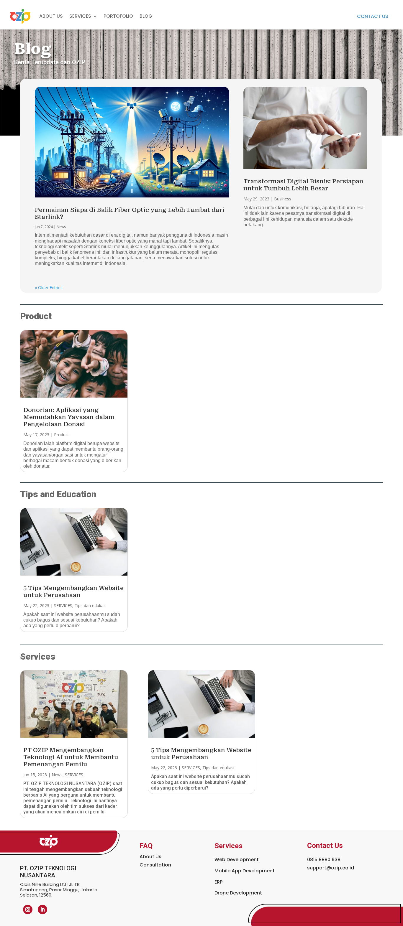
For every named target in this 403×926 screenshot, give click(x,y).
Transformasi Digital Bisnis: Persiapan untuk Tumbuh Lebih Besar (303, 185)
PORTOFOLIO (118, 16)
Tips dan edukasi (91, 605)
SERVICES (63, 605)
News (61, 226)
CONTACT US (372, 16)
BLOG (146, 16)
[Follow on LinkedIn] (42, 909)
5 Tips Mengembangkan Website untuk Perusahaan (73, 591)
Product (61, 434)
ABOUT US (51, 16)
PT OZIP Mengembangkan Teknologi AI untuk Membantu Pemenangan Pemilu (70, 757)
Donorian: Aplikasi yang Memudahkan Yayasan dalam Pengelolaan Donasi (68, 417)
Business (282, 199)
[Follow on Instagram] (27, 909)
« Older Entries (49, 287)
